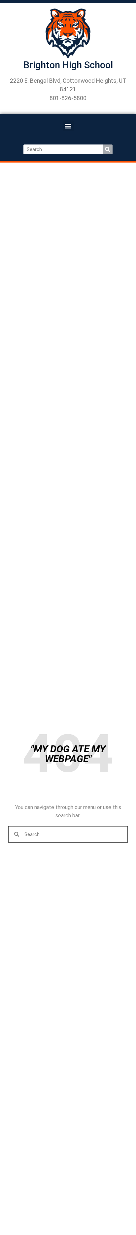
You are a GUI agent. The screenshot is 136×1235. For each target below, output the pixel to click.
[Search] (108, 149)
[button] (68, 126)
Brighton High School (68, 65)
